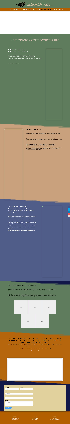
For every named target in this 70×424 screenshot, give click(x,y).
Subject (6, 396)
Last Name (21, 387)
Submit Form (8, 407)
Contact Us (60, 9)
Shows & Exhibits (36, 9)
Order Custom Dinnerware (26, 9)
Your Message (7, 400)
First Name (7, 387)
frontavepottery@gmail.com (55, 419)
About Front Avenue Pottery (47, 9)
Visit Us (55, 9)
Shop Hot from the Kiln (14, 9)
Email (6, 391)
